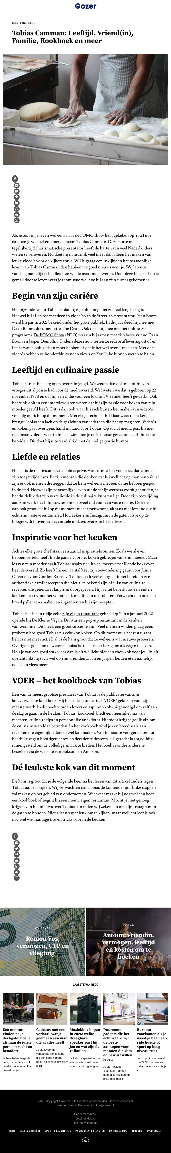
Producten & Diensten (90, 1131)
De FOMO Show (49, 335)
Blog (12, 1131)
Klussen (137, 1131)
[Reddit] (17, 215)
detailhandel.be (85, 1118)
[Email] (17, 220)
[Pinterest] (17, 197)
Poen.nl (72, 1105)
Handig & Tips (118, 1131)
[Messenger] (17, 185)
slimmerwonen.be (85, 1122)
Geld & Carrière (23, 23)
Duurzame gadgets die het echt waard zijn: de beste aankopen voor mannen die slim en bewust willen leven (117, 1044)
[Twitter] (17, 191)
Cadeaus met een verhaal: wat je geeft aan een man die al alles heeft (51, 1036)
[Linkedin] (17, 203)
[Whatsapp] (17, 209)
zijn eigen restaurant (80, 613)
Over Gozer (154, 1131)
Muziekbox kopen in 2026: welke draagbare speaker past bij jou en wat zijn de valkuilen (85, 1040)
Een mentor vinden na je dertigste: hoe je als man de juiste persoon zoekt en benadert (17, 1040)
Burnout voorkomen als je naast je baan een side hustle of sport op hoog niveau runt (152, 1040)
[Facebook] (15, 179)
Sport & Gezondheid (58, 1131)
